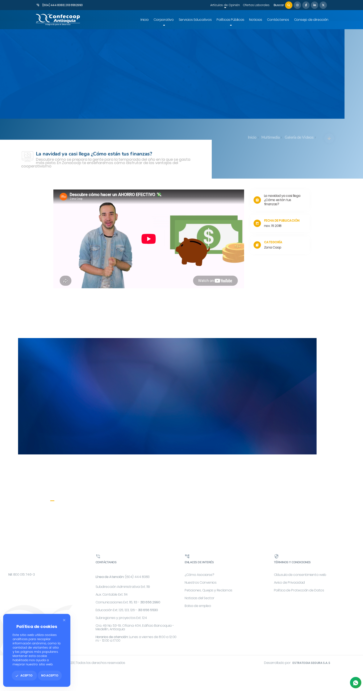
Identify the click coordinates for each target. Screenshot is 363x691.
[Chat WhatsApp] (355, 682)
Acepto (24, 675)
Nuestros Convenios (201, 582)
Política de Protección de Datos (299, 590)
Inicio (252, 137)
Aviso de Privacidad (289, 582)
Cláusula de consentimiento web (300, 574)
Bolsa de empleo (198, 606)
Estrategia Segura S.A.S (311, 663)
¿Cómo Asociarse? (199, 574)
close (64, 620)
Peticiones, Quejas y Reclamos (208, 590)
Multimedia (270, 137)
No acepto (49, 675)
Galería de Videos (299, 137)
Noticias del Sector (199, 598)
